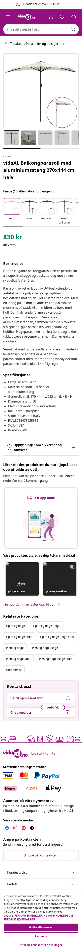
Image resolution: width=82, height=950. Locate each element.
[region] (41, 920)
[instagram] (15, 828)
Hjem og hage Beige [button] (46, 626)
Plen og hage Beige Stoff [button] (55, 659)
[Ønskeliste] (62, 17)
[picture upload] (41, 525)
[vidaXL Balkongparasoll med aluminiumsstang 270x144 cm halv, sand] (41, 91)
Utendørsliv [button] (13, 670)
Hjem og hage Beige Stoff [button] (57, 637)
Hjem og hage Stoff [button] (19, 637)
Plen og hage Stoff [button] (18, 659)
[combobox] (41, 29)
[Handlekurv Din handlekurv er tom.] (73, 17)
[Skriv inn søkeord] (73, 29)
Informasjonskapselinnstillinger (41, 945)
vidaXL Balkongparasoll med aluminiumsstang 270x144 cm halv (38, 169)
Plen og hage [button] (15, 648)
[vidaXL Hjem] (27, 17)
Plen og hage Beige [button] (45, 648)
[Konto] (51, 17)
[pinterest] (24, 828)
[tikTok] (32, 828)
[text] (12, 237)
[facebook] (7, 828)
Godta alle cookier (41, 927)
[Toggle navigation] (8, 17)
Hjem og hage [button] (15, 626)
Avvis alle (41, 936)
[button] (37, 4)
